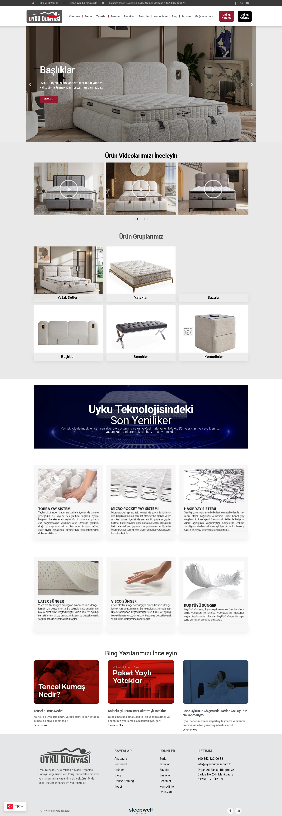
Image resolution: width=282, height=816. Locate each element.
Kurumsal (75, 16)
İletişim (186, 16)
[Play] (69, 189)
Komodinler (161, 16)
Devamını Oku (41, 725)
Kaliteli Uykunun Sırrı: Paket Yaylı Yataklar (137, 711)
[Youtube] (247, 3)
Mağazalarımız (204, 16)
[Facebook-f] (235, 3)
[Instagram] (241, 3)
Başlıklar (129, 16)
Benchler (144, 16)
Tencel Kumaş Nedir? (48, 711)
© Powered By (55, 810)
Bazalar (115, 16)
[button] (30, 84)
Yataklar (101, 16)
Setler (88, 16)
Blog (174, 16)
